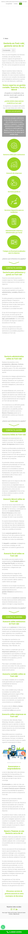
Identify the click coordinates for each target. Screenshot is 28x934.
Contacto (11, 914)
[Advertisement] (14, 20)
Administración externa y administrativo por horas (14, 231)
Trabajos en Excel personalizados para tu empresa (14, 252)
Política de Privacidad (12, 912)
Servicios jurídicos (14, 192)
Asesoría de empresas (14, 173)
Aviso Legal (4, 912)
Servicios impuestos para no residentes (14, 211)
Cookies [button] (15, 3)
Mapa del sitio (16, 914)
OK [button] (20, 3)
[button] (12, 50)
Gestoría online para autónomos (14, 154)
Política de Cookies (21, 912)
